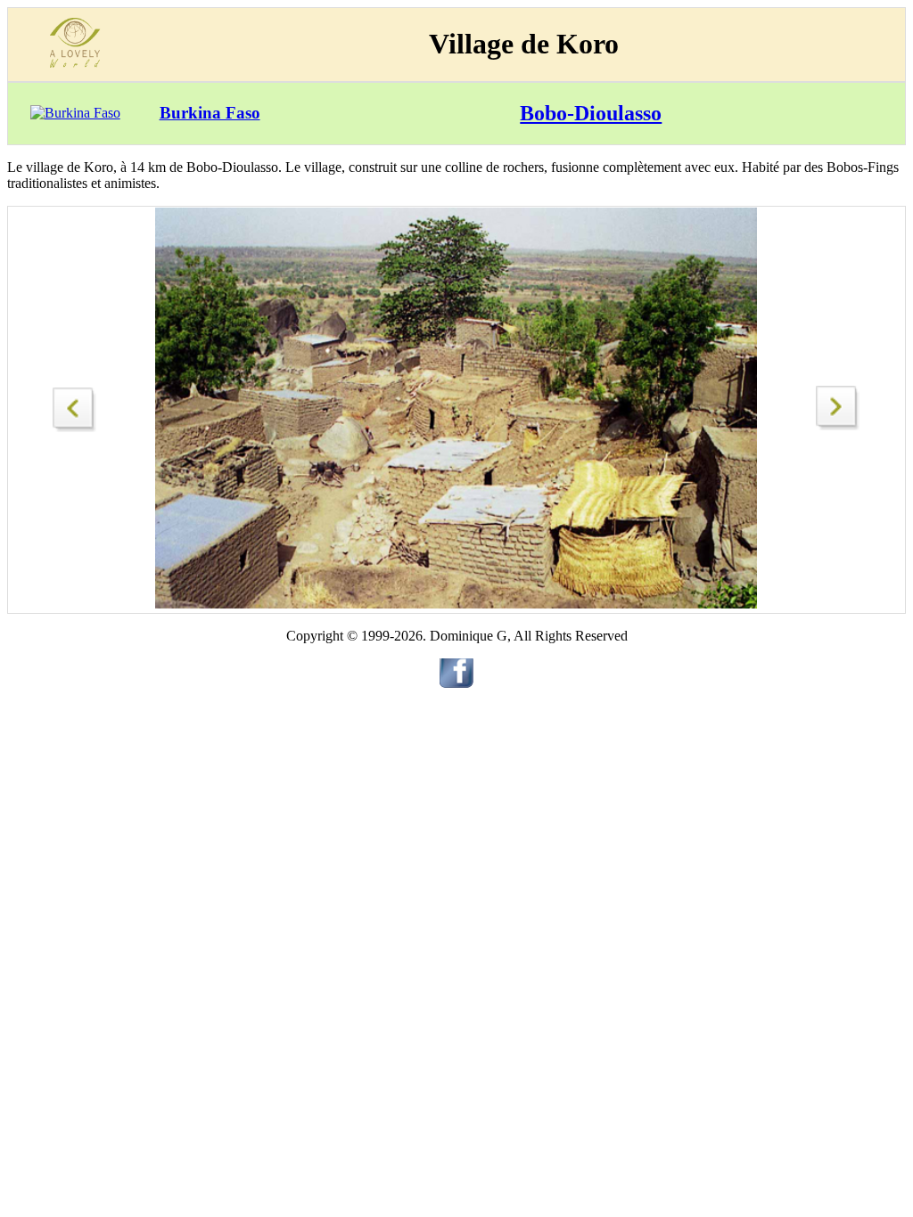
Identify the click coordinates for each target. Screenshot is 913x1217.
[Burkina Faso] (75, 112)
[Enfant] (838, 425)
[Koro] (75, 404)
